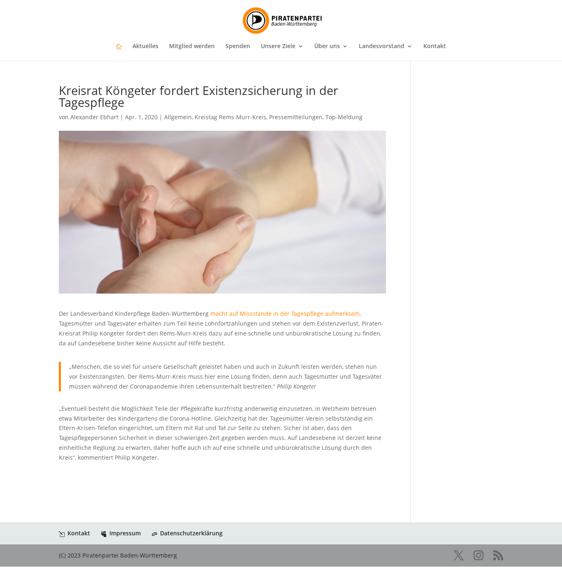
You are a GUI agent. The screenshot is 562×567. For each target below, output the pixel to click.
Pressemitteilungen (296, 117)
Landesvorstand (381, 46)
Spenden (237, 46)
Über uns (327, 46)
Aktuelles (145, 46)
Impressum (125, 533)
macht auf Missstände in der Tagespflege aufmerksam (285, 313)
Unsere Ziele (278, 46)
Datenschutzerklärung (191, 533)
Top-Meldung (343, 117)
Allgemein (178, 117)
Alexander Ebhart (94, 117)
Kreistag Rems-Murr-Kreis (230, 117)
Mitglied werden (192, 46)
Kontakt (434, 46)
